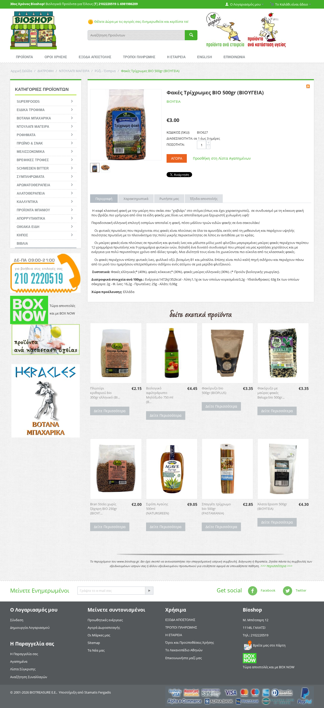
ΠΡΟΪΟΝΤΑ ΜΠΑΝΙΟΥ (33, 210)
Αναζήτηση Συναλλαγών (28, 677)
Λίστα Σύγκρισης (22, 669)
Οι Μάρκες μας (99, 635)
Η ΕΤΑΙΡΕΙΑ (176, 57)
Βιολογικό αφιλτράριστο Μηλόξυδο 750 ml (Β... (159, 395)
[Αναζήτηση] (191, 35)
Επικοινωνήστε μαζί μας (183, 658)
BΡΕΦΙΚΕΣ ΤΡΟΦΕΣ (33, 160)
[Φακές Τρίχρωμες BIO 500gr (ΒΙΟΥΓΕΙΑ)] (125, 124)
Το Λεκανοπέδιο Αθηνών (183, 650)
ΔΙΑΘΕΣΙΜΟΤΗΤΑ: (180, 138)
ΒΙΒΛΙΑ (22, 243)
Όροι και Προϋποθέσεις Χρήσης (189, 642)
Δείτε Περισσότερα (110, 410)
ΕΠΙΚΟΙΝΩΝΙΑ (234, 57)
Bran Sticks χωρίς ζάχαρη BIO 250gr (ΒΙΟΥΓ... (103, 508)
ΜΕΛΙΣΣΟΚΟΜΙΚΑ (31, 152)
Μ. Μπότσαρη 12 (255, 620)
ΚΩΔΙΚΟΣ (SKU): (178, 132)
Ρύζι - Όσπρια (105, 71)
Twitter (300, 590)
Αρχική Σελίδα (21, 71)
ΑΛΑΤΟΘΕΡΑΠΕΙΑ (31, 193)
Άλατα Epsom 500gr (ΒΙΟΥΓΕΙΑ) (272, 506)
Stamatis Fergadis (97, 692)
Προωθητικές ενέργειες (105, 620)
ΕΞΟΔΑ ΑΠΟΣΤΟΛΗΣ (95, 57)
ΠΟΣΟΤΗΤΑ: (176, 144)
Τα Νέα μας (96, 650)
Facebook (267, 590)
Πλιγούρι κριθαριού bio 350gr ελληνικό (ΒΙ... (105, 393)
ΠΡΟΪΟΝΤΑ (24, 57)
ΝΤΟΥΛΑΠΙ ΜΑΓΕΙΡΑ (74, 71)
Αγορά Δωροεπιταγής (104, 627)
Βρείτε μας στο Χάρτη (269, 645)
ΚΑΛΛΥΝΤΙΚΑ (27, 202)
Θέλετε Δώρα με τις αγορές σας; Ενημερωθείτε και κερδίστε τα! (140, 21)
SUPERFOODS (28, 101)
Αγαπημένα (18, 661)
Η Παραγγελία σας (24, 654)
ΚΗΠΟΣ (22, 235)
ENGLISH (204, 57)
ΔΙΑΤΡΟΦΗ (45, 71)
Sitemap (94, 642)
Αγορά (176, 158)
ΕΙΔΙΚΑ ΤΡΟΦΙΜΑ (31, 110)
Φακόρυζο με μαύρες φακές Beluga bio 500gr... (271, 393)
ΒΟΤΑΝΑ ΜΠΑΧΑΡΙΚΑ (34, 118)
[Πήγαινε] (149, 590)
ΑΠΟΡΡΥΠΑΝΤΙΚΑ (31, 218)
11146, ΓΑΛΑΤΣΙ (254, 627)
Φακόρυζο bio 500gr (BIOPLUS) (214, 390)
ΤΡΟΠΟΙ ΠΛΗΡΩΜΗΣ (139, 57)
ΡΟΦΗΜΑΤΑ (26, 135)
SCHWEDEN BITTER (33, 168)
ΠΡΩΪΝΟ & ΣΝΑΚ (30, 143)
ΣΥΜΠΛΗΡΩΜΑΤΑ (30, 177)
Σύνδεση (16, 620)
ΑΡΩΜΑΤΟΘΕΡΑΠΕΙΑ (33, 185)
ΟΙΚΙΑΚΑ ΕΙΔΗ (28, 227)
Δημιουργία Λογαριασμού (30, 627)
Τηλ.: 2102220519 (255, 635)
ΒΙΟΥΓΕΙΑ (173, 101)
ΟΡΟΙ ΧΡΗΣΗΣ (56, 57)
